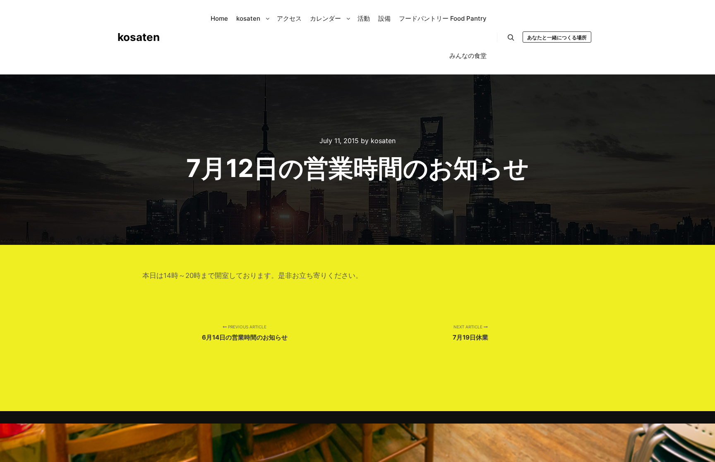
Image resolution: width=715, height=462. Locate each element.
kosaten (139, 37)
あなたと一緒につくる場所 (557, 37)
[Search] (511, 37)
